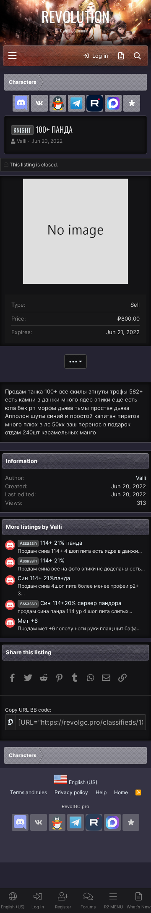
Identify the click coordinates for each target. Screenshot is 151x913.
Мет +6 (28, 620)
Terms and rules (28, 792)
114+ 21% (42, 560)
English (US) (82, 782)
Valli (21, 141)
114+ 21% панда (51, 542)
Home (121, 792)
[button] (12, 56)
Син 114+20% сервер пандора (70, 603)
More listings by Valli (34, 526)
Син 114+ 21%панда (44, 578)
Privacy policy (71, 792)
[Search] (137, 56)
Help (101, 792)
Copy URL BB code (27, 710)
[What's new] (121, 56)
